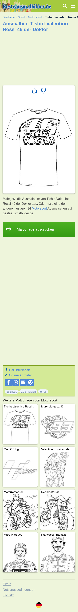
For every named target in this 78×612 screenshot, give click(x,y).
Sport (21, 17)
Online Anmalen (20, 375)
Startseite (9, 17)
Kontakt (8, 595)
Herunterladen (19, 370)
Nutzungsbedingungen (19, 589)
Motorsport (35, 17)
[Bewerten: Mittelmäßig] (43, 91)
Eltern (7, 584)
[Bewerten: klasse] (35, 91)
